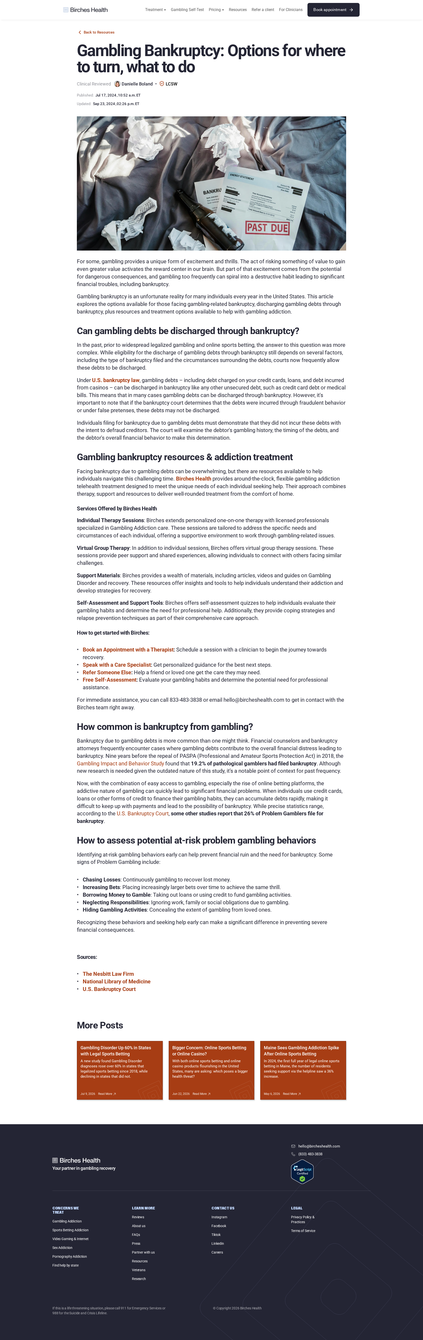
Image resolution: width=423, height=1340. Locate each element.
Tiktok (216, 1235)
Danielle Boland (137, 83)
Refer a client (263, 9)
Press (136, 1243)
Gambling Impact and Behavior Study (120, 764)
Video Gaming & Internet (70, 1239)
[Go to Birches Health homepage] (85, 10)
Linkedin (218, 1243)
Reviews (138, 1217)
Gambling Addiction (67, 1221)
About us (138, 1226)
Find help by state (65, 1265)
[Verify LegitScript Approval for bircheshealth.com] (302, 1172)
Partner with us (143, 1252)
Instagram (219, 1217)
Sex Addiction (62, 1248)
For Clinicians (291, 9)
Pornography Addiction (69, 1256)
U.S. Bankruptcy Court (143, 813)
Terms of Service (303, 1231)
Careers (217, 1252)
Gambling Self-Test (187, 9)
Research (139, 1279)
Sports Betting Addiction (70, 1230)
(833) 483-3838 (310, 1154)
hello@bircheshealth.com (319, 1146)
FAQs (136, 1235)
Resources (238, 9)
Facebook (219, 1226)
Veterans (138, 1270)
